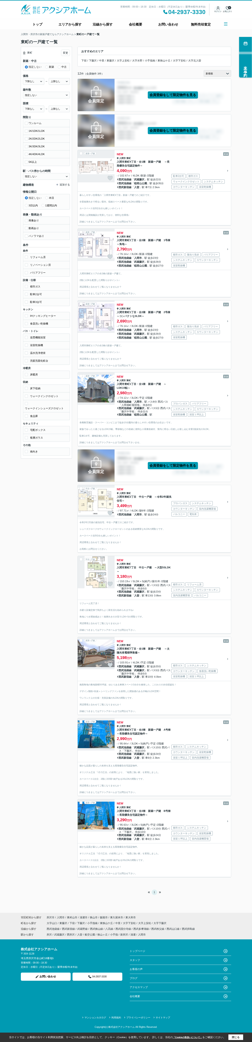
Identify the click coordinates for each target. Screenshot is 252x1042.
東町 (128, 158)
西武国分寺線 (123, 928)
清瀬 (133, 934)
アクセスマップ (139, 987)
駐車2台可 (36, 294)
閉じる (236, 1037)
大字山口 (52, 923)
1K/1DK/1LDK (37, 130)
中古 (64, 66)
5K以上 (33, 161)
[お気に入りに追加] (110, 178)
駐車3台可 (36, 302)
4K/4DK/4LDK (37, 154)
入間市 (122, 158)
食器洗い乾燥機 (39, 323)
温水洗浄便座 (38, 352)
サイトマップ (163, 1017)
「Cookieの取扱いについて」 (187, 1037)
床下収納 (35, 388)
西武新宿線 (125, 187)
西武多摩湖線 (141, 928)
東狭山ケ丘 (164, 60)
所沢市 (50, 917)
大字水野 (137, 60)
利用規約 (116, 1017)
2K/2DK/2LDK (37, 138)
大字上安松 (123, 60)
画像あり (34, 220)
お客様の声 (136, 969)
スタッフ (135, 960)
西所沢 (71, 934)
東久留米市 (116, 917)
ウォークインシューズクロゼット (44, 408)
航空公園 (90, 934)
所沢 (49, 934)
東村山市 (72, 917)
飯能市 (104, 917)
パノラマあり (36, 235)
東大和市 (130, 917)
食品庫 (34, 416)
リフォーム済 (38, 257)
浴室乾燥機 (36, 345)
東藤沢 (110, 60)
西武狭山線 (97, 928)
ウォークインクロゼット (44, 396)
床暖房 (34, 374)
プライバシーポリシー (138, 1017)
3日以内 (33, 205)
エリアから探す (70, 24)
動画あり (34, 228)
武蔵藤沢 (139, 179)
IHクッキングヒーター (43, 315)
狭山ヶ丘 (102, 934)
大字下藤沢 (159, 923)
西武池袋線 (125, 179)
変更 (65, 52)
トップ (37, 24)
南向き (34, 451)
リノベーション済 (40, 264)
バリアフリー (38, 272)
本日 (51, 197)
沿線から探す (103, 24)
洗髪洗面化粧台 (39, 360)
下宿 (84, 60)
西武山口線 (173, 928)
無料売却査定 (201, 24)
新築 (51, 66)
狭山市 (94, 917)
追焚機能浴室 (38, 337)
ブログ (133, 978)
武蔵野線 (82, 928)
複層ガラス (36, 437)
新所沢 (124, 934)
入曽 (136, 187)
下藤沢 (93, 60)
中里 (101, 60)
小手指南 (150, 60)
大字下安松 (179, 60)
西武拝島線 (188, 928)
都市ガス (35, 286)
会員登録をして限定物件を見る (173, 95)
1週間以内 (51, 205)
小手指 (114, 934)
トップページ (137, 951)
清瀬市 (83, 917)
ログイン (218, 11)
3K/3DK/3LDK (37, 146)
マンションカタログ (95, 1017)
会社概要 (135, 24)
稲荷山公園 (140, 183)
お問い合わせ (168, 24)
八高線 (109, 928)
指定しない (35, 66)
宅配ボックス (38, 429)
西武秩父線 (158, 928)
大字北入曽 (194, 60)
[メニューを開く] (225, 24)
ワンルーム (35, 123)
